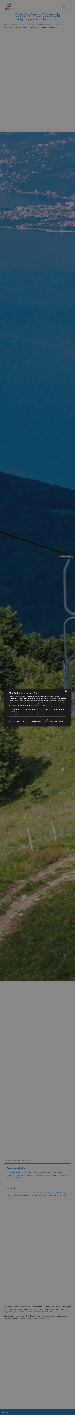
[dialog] (37, 707)
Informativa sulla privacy (42, 705)
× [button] (68, 691)
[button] (16, 721)
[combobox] (66, 691)
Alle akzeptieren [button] (56, 721)
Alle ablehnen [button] (36, 721)
